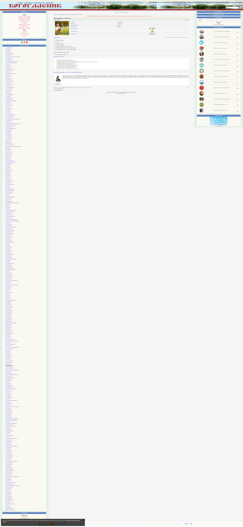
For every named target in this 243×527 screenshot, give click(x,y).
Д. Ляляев (7, 239)
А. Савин (7, 106)
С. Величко (8, 429)
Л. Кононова (8, 313)
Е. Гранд (7, 248)
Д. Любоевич (8, 237)
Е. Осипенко (8, 255)
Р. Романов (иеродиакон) (11, 420)
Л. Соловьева (8, 318)
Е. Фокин (7, 271)
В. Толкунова (8, 193)
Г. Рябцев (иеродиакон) (10, 227)
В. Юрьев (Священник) (10, 210)
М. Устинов (7, 351)
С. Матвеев (8, 444)
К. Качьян (7, 295)
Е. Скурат (7, 262)
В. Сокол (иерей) (9, 190)
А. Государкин (8, 59)
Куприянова (81, 87)
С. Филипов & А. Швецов (11, 461)
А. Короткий (8, 79)
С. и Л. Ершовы (9, 435)
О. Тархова (7, 401)
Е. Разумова (8, 257)
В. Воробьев (8, 149)
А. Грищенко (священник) (11, 61)
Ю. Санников (8, 497)
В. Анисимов (8, 138)
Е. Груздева (8, 249)
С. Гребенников (9, 430)
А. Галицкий (8, 58)
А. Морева (7, 96)
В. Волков (7, 148)
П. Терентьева (8, 417)
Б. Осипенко (8, 134)
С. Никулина (8, 447)
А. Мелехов (8, 91)
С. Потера (7, 449)
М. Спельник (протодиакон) (11, 347)
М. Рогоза (7, 342)
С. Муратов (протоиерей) (11, 446)
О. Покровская (8, 397)
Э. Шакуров (8, 491)
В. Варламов (8, 143)
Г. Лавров (7, 222)
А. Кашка (7, 76)
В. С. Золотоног (9, 160)
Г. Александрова (9, 211)
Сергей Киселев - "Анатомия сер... (221, 48)
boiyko (67, 87)
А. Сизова (7, 111)
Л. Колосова (8, 312)
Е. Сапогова (8, 260)
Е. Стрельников (9, 268)
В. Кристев (7, 169)
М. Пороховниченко (10, 339)
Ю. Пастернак (8, 496)
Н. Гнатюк (7, 359)
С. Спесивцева (8, 455)
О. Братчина (8, 380)
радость (84, 87)
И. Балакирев (8, 275)
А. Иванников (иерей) (10, 73)
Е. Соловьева (8, 266)
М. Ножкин (7, 336)
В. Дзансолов (8, 154)
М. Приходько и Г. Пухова (11, 341)
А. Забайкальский (9, 68)
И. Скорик (7, 294)
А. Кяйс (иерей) (8, 84)
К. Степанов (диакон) (10, 300)
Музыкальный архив (61, 14)
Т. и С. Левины (8, 473)
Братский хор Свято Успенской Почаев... (222, 87)
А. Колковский (8, 78)
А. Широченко (8, 126)
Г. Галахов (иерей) (9, 216)
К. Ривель (7, 298)
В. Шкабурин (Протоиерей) (11, 202)
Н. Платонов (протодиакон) (11, 374)
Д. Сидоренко (8, 240)
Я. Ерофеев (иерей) (9, 503)
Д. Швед (7, 243)
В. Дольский (8, 155)
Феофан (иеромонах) (10, 482)
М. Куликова (8, 327)
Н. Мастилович (8, 368)
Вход (236, 0)
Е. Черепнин (8, 272)
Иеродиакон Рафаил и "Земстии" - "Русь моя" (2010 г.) (67, 62)
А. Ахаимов (8, 49)
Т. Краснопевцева (9, 470)
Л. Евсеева (7, 309)
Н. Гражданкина (9, 360)
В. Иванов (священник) (10, 161)
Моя (89, 87)
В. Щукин (7, 208)
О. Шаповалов (8, 403)
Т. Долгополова (9, 468)
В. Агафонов (8, 135)
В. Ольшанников (9, 184)
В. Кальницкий (8, 163)
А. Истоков (7, 75)
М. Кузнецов (8, 325)
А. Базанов (7, 50)
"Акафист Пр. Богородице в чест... (221, 110)
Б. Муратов (8, 132)
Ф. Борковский (8, 484)
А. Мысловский (9, 97)
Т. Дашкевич (8, 467)
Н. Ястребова (8, 379)
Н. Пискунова (8, 373)
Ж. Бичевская (8, 274)
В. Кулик (7, 172)
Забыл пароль (216, 24)
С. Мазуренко (8, 441)
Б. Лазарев (7, 131)
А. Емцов (7, 67)
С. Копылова (8, 440)
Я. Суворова (8, 506)
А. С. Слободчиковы (10, 114)
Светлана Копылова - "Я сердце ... (221, 65)
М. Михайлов (8, 330)
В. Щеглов (7, 207)
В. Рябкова (8, 187)
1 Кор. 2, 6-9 (65, 75)
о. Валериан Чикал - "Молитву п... (221, 93)
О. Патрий (7, 392)
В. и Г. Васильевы (9, 144)
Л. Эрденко (8, 321)
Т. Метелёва (8, 474)
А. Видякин (8, 55)
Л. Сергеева (8, 316)
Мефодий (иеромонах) (10, 322)
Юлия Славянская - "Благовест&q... (221, 82)
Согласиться (43, 524)
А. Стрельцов (8, 120)
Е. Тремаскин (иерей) (10, 269)
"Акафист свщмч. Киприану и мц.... (221, 104)
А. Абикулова (8, 47)
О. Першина (8, 394)
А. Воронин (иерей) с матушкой (12, 56)
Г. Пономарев (8, 225)
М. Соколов (8, 345)
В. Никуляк (8, 183)
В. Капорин (8, 164)
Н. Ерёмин (7, 363)
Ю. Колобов (8, 494)
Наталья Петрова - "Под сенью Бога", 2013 (65, 63)
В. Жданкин (8, 157)
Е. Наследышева (9, 254)
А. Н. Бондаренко (9, 53)
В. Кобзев (7, 166)
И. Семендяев (8, 292)
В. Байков (7, 140)
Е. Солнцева (8, 265)
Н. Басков (7, 357)
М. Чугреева (8, 356)
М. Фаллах (7, 353)
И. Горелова (8, 278)
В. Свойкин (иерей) (9, 189)
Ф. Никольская (8, 487)
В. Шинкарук (8, 201)
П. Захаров (7, 408)
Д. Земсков (8, 236)
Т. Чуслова (7, 481)
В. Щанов (7, 205)
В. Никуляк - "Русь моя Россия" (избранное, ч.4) (66, 66)
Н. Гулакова (8, 362)
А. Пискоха (7, 103)
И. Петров (7, 289)
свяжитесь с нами (153, 16)
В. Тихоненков (8, 192)
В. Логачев (7, 176)
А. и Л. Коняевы (9, 81)
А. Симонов (8, 113)
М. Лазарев (8, 328)
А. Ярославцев (8, 129)
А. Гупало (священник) (10, 62)
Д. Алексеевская (9, 233)
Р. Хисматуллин (9, 424)
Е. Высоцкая (8, 246)
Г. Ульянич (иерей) (9, 230)
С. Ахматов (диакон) (10, 426)
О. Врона (7, 382)
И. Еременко (8, 281)
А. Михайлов (8, 93)
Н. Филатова (8, 376)
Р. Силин (7, 421)
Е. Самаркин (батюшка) (10, 259)
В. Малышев (8, 179)
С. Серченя (8, 452)
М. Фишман (8, 354)
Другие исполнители (10, 509)
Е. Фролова (8, 228)
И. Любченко (8, 286)
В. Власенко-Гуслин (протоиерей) (13, 146)
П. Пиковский (8, 411)
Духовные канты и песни (71, 14)
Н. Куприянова (8, 365)
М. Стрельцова (8, 348)
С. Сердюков (8, 450)
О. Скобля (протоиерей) (11, 400)
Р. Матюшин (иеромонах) (11, 418)
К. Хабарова (8, 303)
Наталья (87, 87)
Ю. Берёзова (8, 493)
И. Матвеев (8, 287)
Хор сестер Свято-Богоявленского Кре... (222, 59)
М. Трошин (7, 350)
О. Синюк (7, 398)
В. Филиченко (8, 198)
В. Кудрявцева (8, 170)
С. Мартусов (8, 443)
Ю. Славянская (8, 499)
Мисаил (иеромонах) (10, 344)
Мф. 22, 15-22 (70, 75)
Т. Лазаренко (8, 471)
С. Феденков (8, 459)
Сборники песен (9, 508)
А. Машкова (8, 90)
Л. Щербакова (8, 319)
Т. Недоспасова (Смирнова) (11, 476)
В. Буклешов (8, 141)
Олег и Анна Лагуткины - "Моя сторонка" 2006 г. (66, 60)
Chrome (186, 37)
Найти (241, 7)
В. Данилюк (8, 152)
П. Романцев (8, 412)
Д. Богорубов (8, 234)
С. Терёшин (8, 458)
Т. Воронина (8, 465)
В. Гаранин (7, 151)
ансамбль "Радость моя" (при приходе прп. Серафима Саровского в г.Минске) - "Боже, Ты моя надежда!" (77, 61)
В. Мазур (7, 178)
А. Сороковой (8, 117)
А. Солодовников (9, 116)
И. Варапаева (8, 277)
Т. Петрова (7, 478)
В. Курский (7, 173)
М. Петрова (8, 338)
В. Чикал (7, 199)
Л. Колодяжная (8, 310)
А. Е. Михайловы (9, 94)
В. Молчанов (8, 181)
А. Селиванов (8, 108)
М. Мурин (7, 335)
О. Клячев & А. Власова (10, 388)
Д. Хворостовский (9, 242)
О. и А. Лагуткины (9, 389)
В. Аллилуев (8, 137)
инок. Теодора (8, 462)
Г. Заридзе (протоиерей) (10, 219)
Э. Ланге (7, 490)
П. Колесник (8, 409)
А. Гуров (7, 64)
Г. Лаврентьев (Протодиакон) (12, 221)
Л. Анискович (8, 306)
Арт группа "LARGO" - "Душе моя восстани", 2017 (66, 67)
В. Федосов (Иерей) (9, 196)
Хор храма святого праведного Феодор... (222, 36)
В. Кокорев (7, 167)
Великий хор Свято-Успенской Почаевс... (222, 70)
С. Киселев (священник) (11, 438)
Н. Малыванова (9, 367)
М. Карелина (8, 324)
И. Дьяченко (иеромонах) (11, 280)
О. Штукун (7, 405)
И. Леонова (8, 283)
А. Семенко (8, 110)
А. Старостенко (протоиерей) (12, 119)
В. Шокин (7, 204)
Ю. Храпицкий (8, 500)
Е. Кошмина (8, 252)
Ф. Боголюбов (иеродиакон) (12, 485)
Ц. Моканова (8, 488)
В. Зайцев (7, 158)
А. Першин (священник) (10, 100)
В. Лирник (7, 175)
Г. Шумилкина (8, 231)
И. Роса (7, 290)
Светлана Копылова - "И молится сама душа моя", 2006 (67, 65)
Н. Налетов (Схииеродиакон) (12, 370)
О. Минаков (8, 391)
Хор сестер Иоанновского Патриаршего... (222, 31)
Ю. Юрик (7, 502)
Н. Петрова (7, 371)
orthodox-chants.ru (218, 126)
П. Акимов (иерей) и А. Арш (11, 406)
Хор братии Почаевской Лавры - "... (221, 53)
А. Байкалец (8, 52)
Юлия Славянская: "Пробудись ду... (221, 42)
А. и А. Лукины (8, 88)
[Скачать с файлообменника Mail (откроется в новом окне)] (152, 32)
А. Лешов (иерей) (9, 87)
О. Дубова (7, 383)
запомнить (219, 22)
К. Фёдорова (8, 301)
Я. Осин (7, 505)
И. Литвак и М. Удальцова (11, 284)
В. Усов (7, 195)
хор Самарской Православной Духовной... (222, 98)
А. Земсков (8, 71)
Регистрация (240, 0)
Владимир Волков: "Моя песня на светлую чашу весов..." (68, 68)
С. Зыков (7, 436)
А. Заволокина (8, 70)
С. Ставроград (8, 456)
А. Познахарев (8, 105)
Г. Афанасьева (8, 214)
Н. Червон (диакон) (9, 377)
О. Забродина (8, 385)
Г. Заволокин (8, 217)
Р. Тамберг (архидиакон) (11, 423)
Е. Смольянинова (9, 263)
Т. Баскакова (8, 464)
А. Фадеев (7, 122)
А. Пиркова (8, 102)
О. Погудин (8, 395)
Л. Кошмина (8, 315)
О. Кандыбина (8, 386)
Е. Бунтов (7, 245)
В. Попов (7, 186)
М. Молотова (8, 332)
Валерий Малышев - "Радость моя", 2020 (65, 59)
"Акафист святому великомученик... (221, 76)
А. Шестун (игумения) (10, 125)
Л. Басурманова (9, 307)
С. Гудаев (7, 432)
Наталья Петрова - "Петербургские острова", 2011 (66, 64)
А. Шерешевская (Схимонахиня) (12, 123)
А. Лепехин (8, 85)
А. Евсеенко (8, 65)
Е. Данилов (8, 251)
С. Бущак (7, 427)
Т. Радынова (8, 479)
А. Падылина (8, 99)
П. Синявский (8, 414)
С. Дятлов (7, 433)
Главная (55, 14)
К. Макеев (7, 297)
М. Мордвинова (9, 333)
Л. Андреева (8, 304)
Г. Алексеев (8, 213)
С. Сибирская (8, 453)
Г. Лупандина (8, 224)
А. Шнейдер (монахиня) (10, 128)
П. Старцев (7, 415)
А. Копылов (8, 82)
